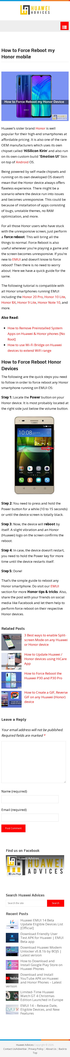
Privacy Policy (36, 1049)
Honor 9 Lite (26, 302)
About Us (51, 1049)
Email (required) (14, 809)
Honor (40, 128)
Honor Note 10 (49, 302)
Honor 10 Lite (54, 297)
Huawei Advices (24, 1045)
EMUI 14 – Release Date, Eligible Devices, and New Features (40, 1009)
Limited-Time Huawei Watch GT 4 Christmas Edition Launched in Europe (41, 996)
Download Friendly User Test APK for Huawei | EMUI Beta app (42, 938)
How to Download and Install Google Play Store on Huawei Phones (41, 965)
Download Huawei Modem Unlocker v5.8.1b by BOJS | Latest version (41, 951)
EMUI (16, 259)
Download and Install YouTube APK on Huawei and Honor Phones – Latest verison (33, 980)
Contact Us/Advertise (15, 1049)
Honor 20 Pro (32, 297)
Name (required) (14, 791)
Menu (64, 26)
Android (22, 162)
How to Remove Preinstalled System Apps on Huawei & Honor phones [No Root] (36, 333)
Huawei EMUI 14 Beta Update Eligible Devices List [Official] (41, 924)
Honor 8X (8, 302)
